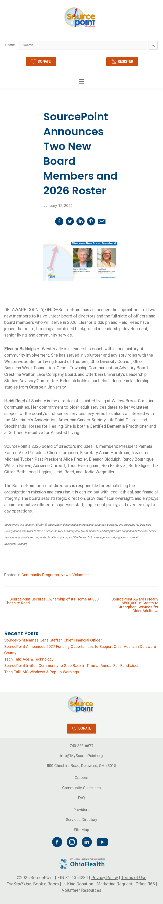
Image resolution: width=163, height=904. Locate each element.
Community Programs (40, 575)
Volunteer (80, 575)
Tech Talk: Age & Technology (28, 659)
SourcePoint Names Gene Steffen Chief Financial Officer (53, 640)
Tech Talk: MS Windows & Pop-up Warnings (41, 672)
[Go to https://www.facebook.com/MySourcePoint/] (57, 843)
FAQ (81, 797)
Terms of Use (133, 877)
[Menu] (81, 81)
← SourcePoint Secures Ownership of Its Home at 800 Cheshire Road (52, 601)
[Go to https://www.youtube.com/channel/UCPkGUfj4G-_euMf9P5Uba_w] (101, 842)
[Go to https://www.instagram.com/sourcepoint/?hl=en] (72, 843)
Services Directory (81, 819)
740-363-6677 (81, 745)
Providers (81, 809)
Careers (81, 777)
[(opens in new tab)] (81, 863)
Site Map (81, 829)
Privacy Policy (104, 877)
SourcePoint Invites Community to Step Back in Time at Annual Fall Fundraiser (71, 665)
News (66, 575)
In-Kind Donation (77, 883)
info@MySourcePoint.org (81, 755)
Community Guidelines (81, 788)
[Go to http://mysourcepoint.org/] (80, 17)
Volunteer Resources (81, 890)
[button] (153, 45)
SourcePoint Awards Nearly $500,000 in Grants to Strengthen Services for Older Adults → (134, 605)
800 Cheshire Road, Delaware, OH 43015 (81, 765)
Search (10, 45)
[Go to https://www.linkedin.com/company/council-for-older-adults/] (87, 843)
